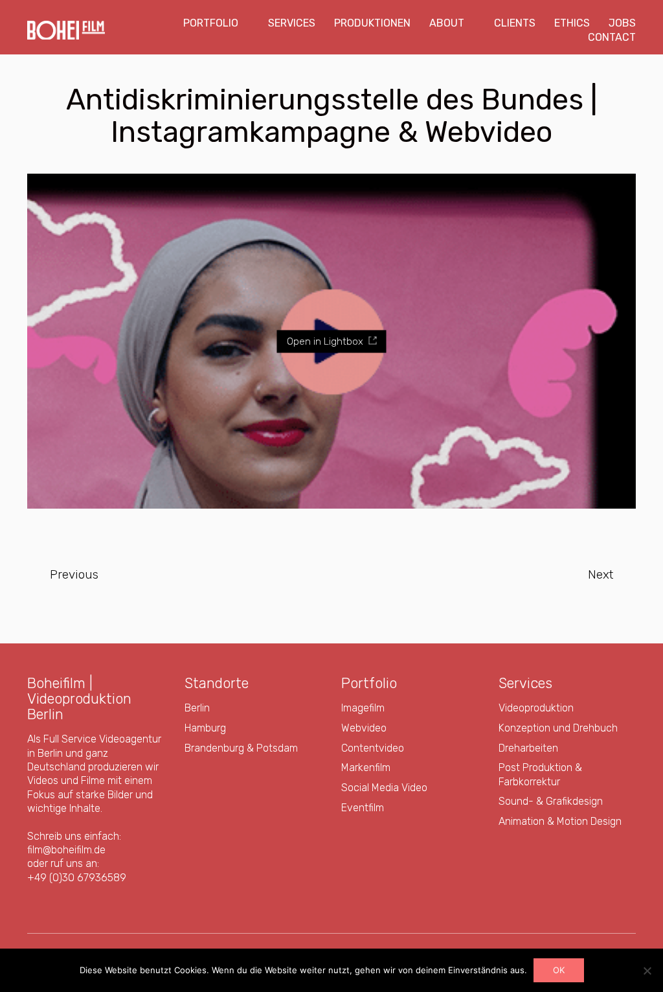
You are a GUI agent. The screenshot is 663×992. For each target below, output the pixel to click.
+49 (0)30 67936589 (76, 877)
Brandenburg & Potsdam (241, 748)
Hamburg (205, 728)
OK (559, 970)
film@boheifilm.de (66, 850)
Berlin (197, 708)
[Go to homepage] (66, 30)
